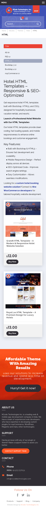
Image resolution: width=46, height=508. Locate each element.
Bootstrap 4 (10, 69)
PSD (7, 57)
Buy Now (12, 262)
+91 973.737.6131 (18, 470)
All (7, 52)
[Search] (38, 24)
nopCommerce (12, 73)
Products (10, 501)
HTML (8, 61)
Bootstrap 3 (10, 65)
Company (36, 501)
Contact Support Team (15, 451)
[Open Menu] (26, 19)
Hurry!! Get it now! (23, 388)
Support (20, 501)
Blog (27, 501)
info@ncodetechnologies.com (19, 479)
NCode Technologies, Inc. (30, 505)
